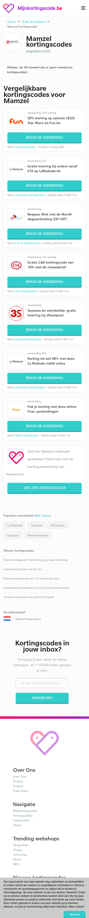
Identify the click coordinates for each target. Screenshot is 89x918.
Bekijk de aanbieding (44, 137)
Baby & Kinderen (34, 22)
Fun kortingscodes (25, 147)
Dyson (17, 859)
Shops (17, 825)
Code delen (21, 791)
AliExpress (58, 525)
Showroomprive (38, 535)
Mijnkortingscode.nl (28, 619)
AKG (16, 864)
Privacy (18, 781)
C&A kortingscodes (25, 291)
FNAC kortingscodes (26, 435)
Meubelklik (20, 845)
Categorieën (21, 820)
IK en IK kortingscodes (27, 243)
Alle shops (43, 515)
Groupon (13, 535)
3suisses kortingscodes (27, 339)
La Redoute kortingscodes (29, 195)
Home (11, 22)
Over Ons (19, 776)
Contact (18, 786)
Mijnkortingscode (25, 811)
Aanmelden (42, 697)
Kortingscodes (23, 815)
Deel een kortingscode (44, 487)
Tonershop (20, 854)
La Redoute (14, 525)
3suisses (36, 525)
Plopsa (17, 850)
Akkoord (75, 914)
